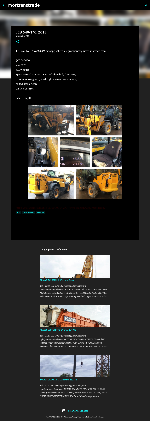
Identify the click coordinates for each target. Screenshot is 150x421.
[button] (17, 42)
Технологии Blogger (77, 411)
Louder (40, 212)
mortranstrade (24, 5)
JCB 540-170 (28, 212)
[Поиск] (44, 5)
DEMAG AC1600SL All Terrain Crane (57, 280)
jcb (18, 212)
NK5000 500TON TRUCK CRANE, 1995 (58, 330)
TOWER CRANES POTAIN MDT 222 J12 (58, 380)
